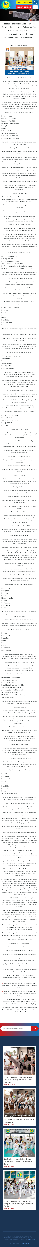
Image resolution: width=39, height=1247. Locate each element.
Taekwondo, (18, 157)
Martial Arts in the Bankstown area (19, 732)
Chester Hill (6, 881)
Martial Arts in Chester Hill (26, 983)
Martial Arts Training (17, 334)
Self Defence (16, 873)
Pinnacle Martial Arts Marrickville (12, 666)
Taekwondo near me (7, 697)
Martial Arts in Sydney (9, 912)
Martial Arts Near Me (19, 972)
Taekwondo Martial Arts (19, 216)
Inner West (31, 879)
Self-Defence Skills (24, 526)
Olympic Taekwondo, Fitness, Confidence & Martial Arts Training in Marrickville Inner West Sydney (18, 1079)
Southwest (33, 985)
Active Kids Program (23, 900)
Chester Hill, (8, 935)
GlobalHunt (25, 1243)
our (12, 925)
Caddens (27, 993)
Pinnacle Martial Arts (25, 925)
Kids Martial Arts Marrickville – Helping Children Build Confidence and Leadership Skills (18, 1161)
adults (23, 894)
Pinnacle (6, 869)
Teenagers (5, 623)
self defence (19, 892)
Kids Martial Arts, (7, 840)
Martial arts (8, 112)
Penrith (35, 991)
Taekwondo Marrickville (27, 551)
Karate (4, 888)
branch (34, 933)
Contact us (14, 943)
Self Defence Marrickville (9, 692)
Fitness (33, 1001)
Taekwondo (20, 885)
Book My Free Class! (24, 7)
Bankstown (13, 881)
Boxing (31, 888)
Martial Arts (10, 78)
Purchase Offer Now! (24, 2)
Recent (25, 45)
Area (19, 881)
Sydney (31, 881)
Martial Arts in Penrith (25, 991)
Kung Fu (27, 885)
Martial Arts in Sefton (23, 710)
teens (15, 894)
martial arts (19, 181)
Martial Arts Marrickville (12, 662)
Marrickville (12, 927)
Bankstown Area (18, 935)
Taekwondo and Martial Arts (11, 547)
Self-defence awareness (9, 133)
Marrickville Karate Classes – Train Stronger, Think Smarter (19, 1120)
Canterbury (6, 1001)
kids (35, 892)
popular (15, 933)
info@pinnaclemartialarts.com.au (22, 950)
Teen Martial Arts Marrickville (11, 687)
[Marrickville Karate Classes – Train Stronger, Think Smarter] (19, 1103)
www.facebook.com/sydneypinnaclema (23, 954)
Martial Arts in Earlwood (26, 999)
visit (8, 925)
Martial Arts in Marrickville (18, 869)
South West (25, 881)
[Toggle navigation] (35, 7)
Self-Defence (15, 1004)
